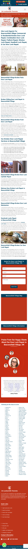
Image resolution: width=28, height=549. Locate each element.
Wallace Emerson (22, 455)
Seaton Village (21, 451)
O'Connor (20, 469)
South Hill (7, 471)
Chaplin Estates (8, 455)
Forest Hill (7, 460)
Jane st (6, 430)
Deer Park (7, 458)
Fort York (20, 426)
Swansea (20, 452)
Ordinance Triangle (22, 443)
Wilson (6, 411)
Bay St (6, 418)
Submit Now (14, 286)
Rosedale (7, 470)
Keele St (7, 433)
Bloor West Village (22, 414)
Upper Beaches (8, 451)
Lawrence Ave (8, 415)
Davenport (21, 421)
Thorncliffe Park (22, 471)
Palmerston (21, 444)
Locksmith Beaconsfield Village (16, 547)
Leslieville (7, 443)
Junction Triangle (22, 432)
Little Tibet (21, 439)
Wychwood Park (22, 408)
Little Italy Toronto (22, 436)
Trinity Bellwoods (22, 454)
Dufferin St (7, 414)
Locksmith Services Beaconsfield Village (12, 14)
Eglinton (6, 413)
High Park (20, 428)
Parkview (20, 470)
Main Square (7, 444)
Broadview (7, 429)
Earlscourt (21, 425)
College (6, 422)
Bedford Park (7, 452)
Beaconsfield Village (23, 413)
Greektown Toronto (9, 441)
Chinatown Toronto (22, 474)
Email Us (5, 539)
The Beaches (7, 434)
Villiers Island (8, 448)
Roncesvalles (21, 448)
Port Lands (7, 447)
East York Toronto (22, 473)
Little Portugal (21, 437)
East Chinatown (8, 436)
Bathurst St (7, 410)
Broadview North (22, 456)
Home (2, 14)
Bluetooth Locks (5, 525)
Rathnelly (7, 473)
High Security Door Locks (7, 508)
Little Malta (21, 430)
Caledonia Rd (7, 407)
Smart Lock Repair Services (6, 115)
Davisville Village (8, 456)
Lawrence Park (8, 463)
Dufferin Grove (21, 424)
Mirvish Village (21, 440)
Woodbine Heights (22, 462)
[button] (11, 353)
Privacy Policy (5, 523)
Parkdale (20, 445)
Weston (6, 432)
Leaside (20, 467)
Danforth (7, 437)
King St (6, 426)
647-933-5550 (20, 2)
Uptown (6, 476)
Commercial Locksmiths (8, 135)
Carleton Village (22, 418)
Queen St (7, 425)
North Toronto (8, 469)
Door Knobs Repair (6, 517)
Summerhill (7, 474)
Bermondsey (21, 465)
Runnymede (21, 450)
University (7, 419)
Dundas (6, 424)
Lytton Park (7, 465)
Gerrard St (7, 439)
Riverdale (7, 450)
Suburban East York (22, 463)
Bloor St (6, 417)
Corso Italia (21, 419)
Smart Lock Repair (6, 514)
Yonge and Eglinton (22, 410)
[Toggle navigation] (25, 9)
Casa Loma (7, 454)
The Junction (21, 429)
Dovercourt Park (22, 422)
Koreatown (21, 433)
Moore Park (7, 467)
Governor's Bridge (22, 466)
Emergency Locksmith (6, 532)
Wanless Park (21, 407)
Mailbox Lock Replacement (7, 530)
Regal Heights (21, 447)
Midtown (7, 466)
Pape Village (21, 460)
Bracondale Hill (22, 415)
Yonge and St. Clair (9, 459)
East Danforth (21, 459)
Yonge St (7, 408)
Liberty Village (21, 434)
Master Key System (6, 510)
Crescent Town (22, 458)
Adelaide (7, 428)
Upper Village (7, 462)
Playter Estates (8, 445)
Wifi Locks (4, 528)
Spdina (6, 421)
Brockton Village (22, 417)
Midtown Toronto (22, 411)
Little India (7, 440)
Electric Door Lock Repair (7, 512)
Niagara (20, 441)
